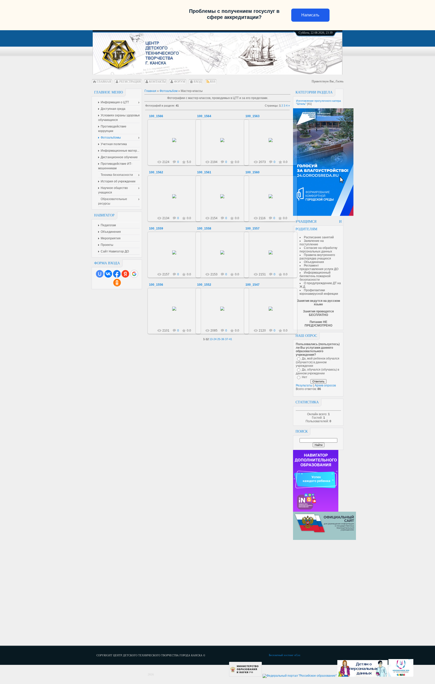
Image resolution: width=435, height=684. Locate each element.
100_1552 (204, 284)
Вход (198, 81)
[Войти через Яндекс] (125, 274)
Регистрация (130, 81)
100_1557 (252, 228)
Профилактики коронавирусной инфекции (319, 292)
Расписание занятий (319, 237)
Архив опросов (325, 385)
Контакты (157, 81)
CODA (176, 144)
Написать (310, 15)
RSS (212, 81)
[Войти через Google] (134, 274)
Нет (304, 377)
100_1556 (156, 284)
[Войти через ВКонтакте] (108, 274)
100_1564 (204, 116)
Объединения (314, 262)
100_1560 (252, 172)
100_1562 (156, 172)
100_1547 (252, 284)
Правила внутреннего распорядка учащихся (317, 256)
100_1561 (204, 172)
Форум (179, 81)
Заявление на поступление (312, 242)
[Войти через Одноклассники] (117, 282)
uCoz (297, 655)
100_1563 (252, 116)
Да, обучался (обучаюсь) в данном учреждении (317, 371)
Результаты (304, 385)
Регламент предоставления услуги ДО (319, 267)
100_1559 (156, 228)
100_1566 (156, 116)
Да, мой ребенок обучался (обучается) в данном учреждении (317, 362)
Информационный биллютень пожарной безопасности (315, 276)
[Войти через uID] (99, 274)
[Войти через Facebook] (117, 274)
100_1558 (204, 228)
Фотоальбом (168, 91)
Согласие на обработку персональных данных (318, 249)
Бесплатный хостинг (281, 655)
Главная (104, 81)
